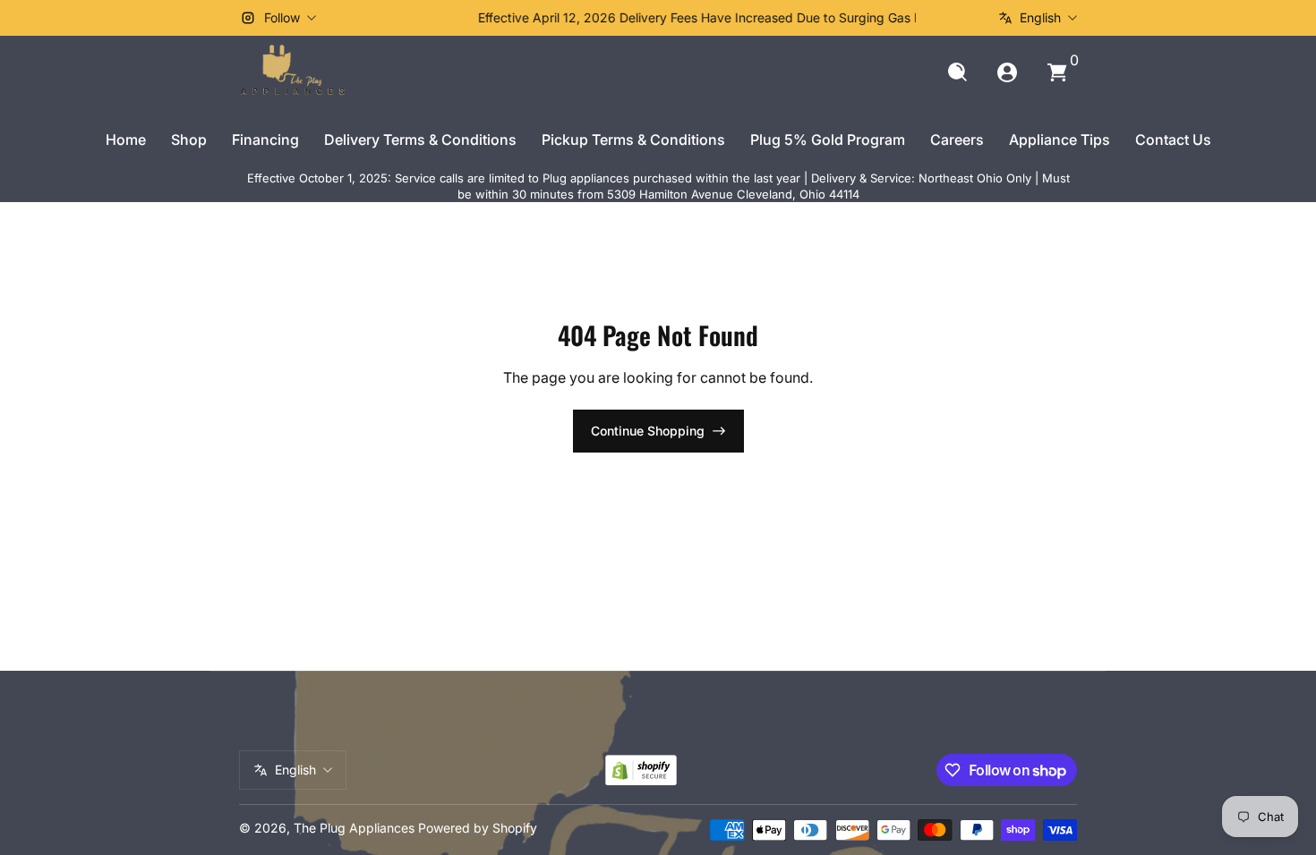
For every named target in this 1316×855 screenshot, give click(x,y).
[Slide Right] (930, 18)
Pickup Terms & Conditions (633, 139)
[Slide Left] (386, 18)
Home (126, 139)
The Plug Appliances (354, 827)
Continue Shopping (648, 430)
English (1040, 17)
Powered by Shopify (477, 827)
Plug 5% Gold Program (827, 139)
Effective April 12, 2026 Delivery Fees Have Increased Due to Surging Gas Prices (658, 17)
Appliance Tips (1059, 139)
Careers (957, 139)
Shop (189, 139)
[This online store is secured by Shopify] (641, 770)
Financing (265, 139)
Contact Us (1173, 139)
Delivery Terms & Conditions (420, 139)
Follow (282, 17)
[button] (957, 72)
